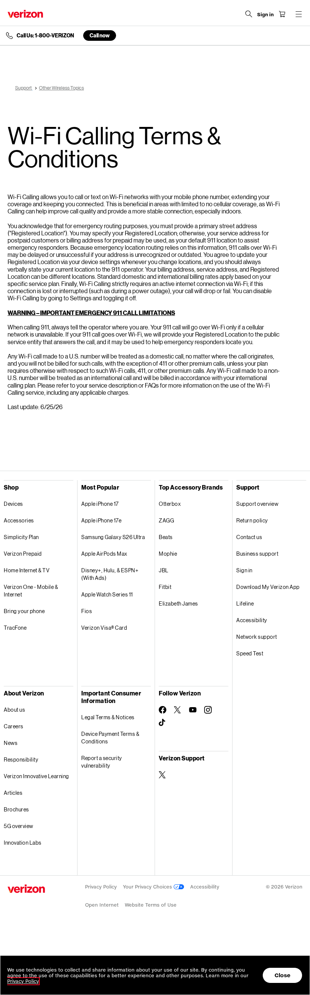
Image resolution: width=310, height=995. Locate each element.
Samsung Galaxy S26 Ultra (113, 537)
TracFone (15, 627)
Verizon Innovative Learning (36, 776)
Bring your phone (24, 611)
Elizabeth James (178, 603)
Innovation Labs (23, 842)
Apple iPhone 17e (101, 520)
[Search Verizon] (248, 14)
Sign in (244, 570)
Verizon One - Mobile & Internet (31, 591)
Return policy (252, 520)
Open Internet (102, 905)
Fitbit (165, 587)
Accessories (19, 520)
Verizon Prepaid (23, 553)
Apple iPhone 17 (100, 504)
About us (14, 709)
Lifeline (245, 603)
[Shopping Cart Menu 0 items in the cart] (282, 14)
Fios (86, 611)
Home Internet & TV (27, 570)
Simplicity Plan (21, 537)
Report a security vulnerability (101, 762)
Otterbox (170, 504)
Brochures (16, 809)
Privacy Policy (101, 887)
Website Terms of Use (151, 905)
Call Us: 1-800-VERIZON (45, 35)
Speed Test (249, 653)
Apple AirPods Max (104, 553)
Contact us (249, 537)
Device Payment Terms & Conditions (110, 738)
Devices (13, 504)
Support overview (257, 504)
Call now (100, 35)
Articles (13, 793)
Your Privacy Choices (148, 887)
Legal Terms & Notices (108, 717)
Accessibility (251, 620)
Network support (256, 636)
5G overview (18, 826)
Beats (166, 537)
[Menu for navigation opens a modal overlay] (298, 14)
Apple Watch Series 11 (107, 594)
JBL (164, 570)
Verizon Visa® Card (104, 627)
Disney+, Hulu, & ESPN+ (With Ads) (109, 574)
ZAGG (166, 520)
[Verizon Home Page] (25, 14)
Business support (257, 553)
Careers (13, 726)
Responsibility (21, 759)
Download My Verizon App (268, 587)
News (10, 743)
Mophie (168, 553)
